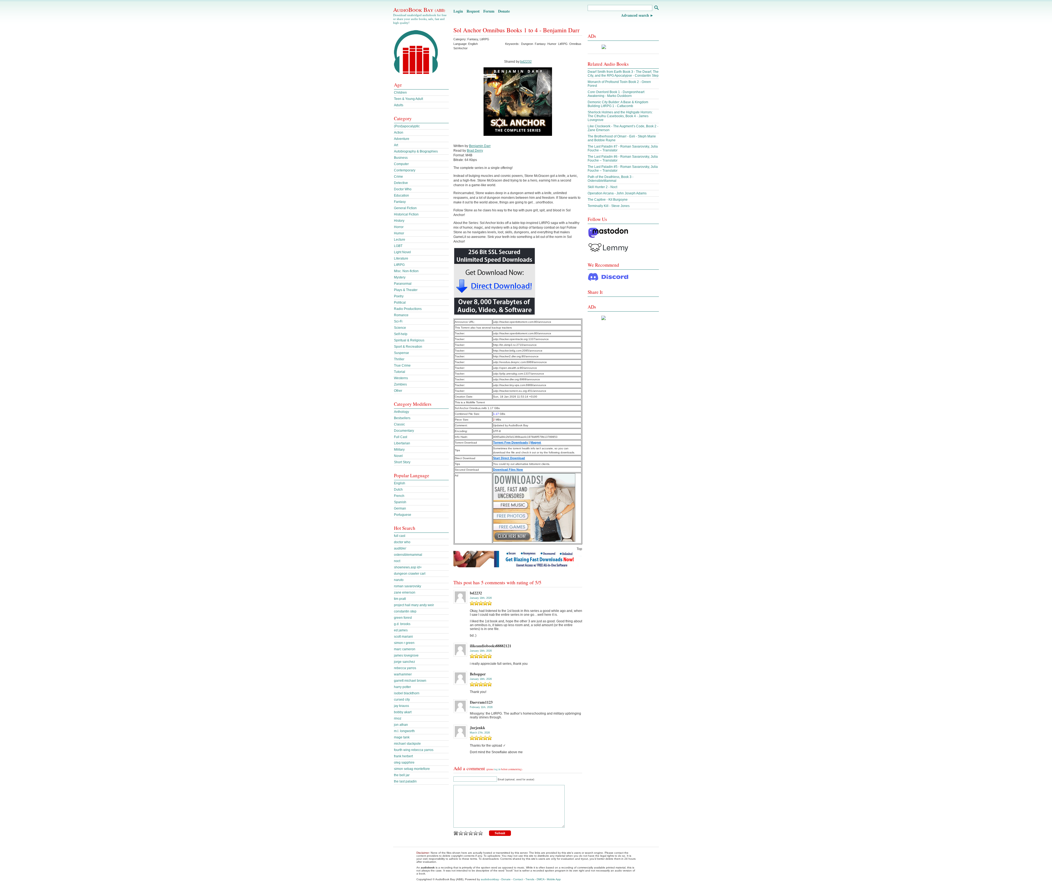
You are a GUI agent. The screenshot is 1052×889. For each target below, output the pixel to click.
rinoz (397, 718)
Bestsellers (402, 418)
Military (399, 449)
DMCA (540, 879)
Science (400, 328)
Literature (401, 258)
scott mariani (403, 636)
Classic (399, 424)
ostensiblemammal (408, 555)
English (399, 483)
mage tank (402, 737)
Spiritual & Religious (409, 340)
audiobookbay (490, 879)
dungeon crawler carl (409, 574)
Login (458, 11)
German (400, 508)
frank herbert (403, 756)
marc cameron (404, 649)
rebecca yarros (405, 668)
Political (400, 302)
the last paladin (405, 781)
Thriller (399, 359)
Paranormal (402, 284)
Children (400, 92)
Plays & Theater (406, 290)
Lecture (399, 239)
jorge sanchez (404, 662)
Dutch (398, 489)
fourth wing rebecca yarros (413, 750)
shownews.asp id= (408, 567)
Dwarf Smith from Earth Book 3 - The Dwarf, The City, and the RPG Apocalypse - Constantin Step (623, 73)
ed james (401, 630)
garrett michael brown (410, 681)
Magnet (535, 442)
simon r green (404, 643)
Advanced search (635, 15)
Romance (401, 315)
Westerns (401, 378)
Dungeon (527, 43)
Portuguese (402, 515)
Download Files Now (508, 469)
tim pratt (400, 599)
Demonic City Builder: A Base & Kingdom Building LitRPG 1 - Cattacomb (618, 104)
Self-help (400, 334)
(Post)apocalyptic (407, 126)
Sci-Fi (398, 321)
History (399, 221)
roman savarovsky (407, 586)
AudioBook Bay (419, 9)
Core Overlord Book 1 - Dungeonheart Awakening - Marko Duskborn (616, 94)
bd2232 (526, 62)
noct (397, 561)
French (399, 496)
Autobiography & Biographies (416, 151)
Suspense (401, 353)
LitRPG (484, 39)
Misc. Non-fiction (406, 271)
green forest (403, 618)
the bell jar (402, 775)
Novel (398, 456)
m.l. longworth (404, 731)
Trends (529, 879)
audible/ (400, 548)
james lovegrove (406, 655)
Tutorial (399, 372)
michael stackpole (407, 744)
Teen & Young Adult (408, 99)
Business (401, 158)
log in (497, 769)
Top (579, 549)
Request (473, 11)
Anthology (401, 412)
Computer (401, 164)
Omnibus (575, 43)
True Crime (402, 365)
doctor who (402, 542)
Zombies (400, 384)
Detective (401, 183)
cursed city (402, 699)
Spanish (400, 502)
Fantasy (472, 39)
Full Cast (400, 437)
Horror (399, 227)
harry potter (402, 687)
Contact (518, 879)
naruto (399, 580)
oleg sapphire (404, 762)
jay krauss (401, 706)
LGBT (398, 246)
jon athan (401, 725)
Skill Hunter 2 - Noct (602, 187)
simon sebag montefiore (412, 769)
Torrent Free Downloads (510, 442)
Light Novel (402, 252)
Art (396, 145)
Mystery (399, 277)
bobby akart (402, 712)
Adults (398, 105)
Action (398, 132)
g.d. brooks (402, 624)
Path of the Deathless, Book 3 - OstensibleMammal (610, 179)
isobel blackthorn (406, 693)
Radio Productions (408, 309)
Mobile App (554, 879)
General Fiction (405, 208)
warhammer (403, 674)
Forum (488, 11)
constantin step (405, 611)
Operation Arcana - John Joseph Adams (617, 193)
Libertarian (402, 443)
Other (398, 391)
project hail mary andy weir (414, 605)
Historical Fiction (406, 214)
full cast (399, 536)
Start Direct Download (509, 458)
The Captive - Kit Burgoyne (608, 200)
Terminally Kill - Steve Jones (609, 206)
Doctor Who (402, 189)
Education (401, 195)
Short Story (402, 462)
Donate (504, 11)
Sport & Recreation (408, 347)
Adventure (401, 139)
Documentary (404, 431)
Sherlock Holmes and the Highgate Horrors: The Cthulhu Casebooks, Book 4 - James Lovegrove (620, 116)
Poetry (399, 296)
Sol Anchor (460, 48)
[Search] (656, 8)
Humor (551, 43)
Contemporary (404, 170)
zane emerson (404, 592)
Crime (398, 177)
